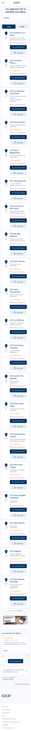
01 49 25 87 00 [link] (20, 307)
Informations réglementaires (9, 718)
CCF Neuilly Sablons (15, 234)
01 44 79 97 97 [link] (20, 598)
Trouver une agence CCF (9, 677)
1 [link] (9, 610)
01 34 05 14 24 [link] (20, 566)
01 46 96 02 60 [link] (20, 332)
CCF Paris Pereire (17, 122)
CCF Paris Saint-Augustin (17, 346)
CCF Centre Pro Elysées (16, 377)
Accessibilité (5, 725)
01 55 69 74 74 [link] (20, 221)
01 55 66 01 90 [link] (20, 109)
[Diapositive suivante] (28, 656)
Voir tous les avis (15, 661)
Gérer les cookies (6, 709)
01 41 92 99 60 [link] (20, 193)
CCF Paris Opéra (17, 523)
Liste (9, 27)
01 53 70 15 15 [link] (20, 421)
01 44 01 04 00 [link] (20, 276)
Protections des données (8, 728)
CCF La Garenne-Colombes (17, 92)
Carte (22, 27)
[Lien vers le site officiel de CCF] (17, 3)
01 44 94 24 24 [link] (20, 363)
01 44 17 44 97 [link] (20, 482)
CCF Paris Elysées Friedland (18, 496)
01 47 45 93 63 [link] (20, 452)
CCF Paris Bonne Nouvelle (17, 580)
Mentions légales (6, 712)
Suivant (19, 610)
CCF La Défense (17, 320)
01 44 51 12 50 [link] (20, 510)
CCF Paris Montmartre (15, 290)
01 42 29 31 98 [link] (20, 168)
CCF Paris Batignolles (15, 151)
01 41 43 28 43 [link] (20, 248)
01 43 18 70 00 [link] (20, 137)
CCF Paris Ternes (17, 261)
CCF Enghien (15, 551)
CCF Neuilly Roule (18, 181)
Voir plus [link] (20, 53)
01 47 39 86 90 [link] (20, 78)
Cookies (4, 715)
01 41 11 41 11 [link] (19, 47)
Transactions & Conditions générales (11, 721)
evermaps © (25, 684)
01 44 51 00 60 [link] (20, 538)
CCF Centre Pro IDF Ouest (16, 207)
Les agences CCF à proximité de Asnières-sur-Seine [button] (13, 671)
